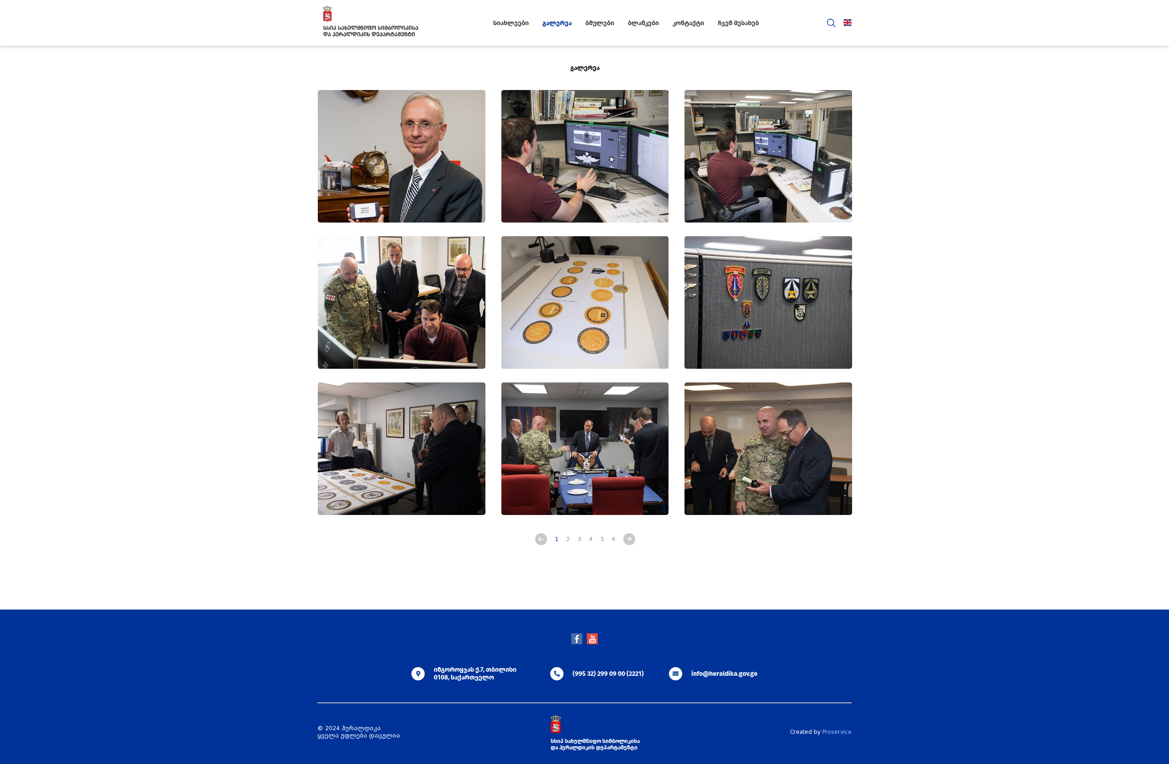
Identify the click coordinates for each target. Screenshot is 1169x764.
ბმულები (599, 23)
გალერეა (557, 23)
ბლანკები (643, 23)
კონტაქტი (688, 23)
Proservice (837, 732)
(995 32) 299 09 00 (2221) (608, 674)
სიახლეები (511, 23)
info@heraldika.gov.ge (724, 674)
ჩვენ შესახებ (738, 23)
